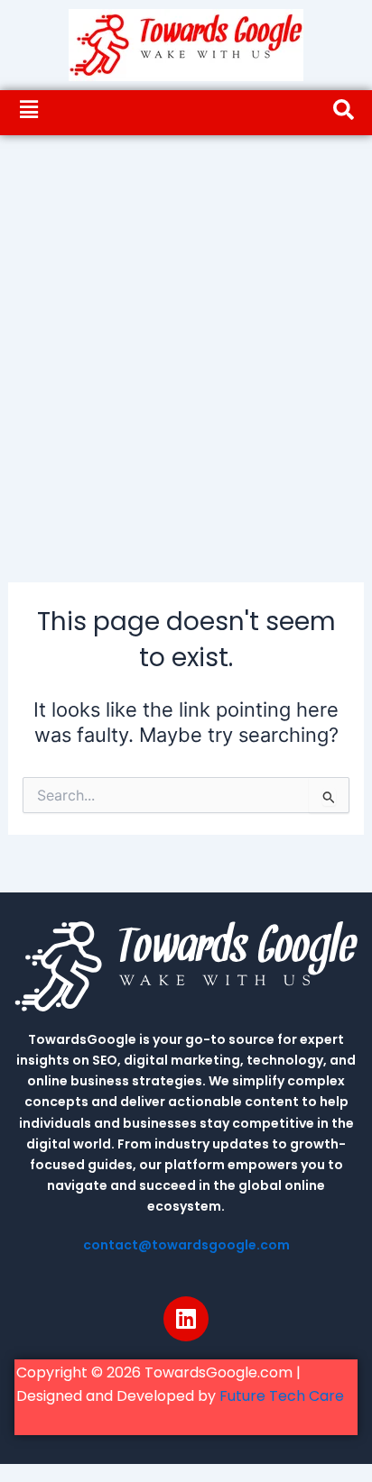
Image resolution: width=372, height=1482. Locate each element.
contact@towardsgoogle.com (186, 1245)
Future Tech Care (281, 1396)
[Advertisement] (186, 330)
